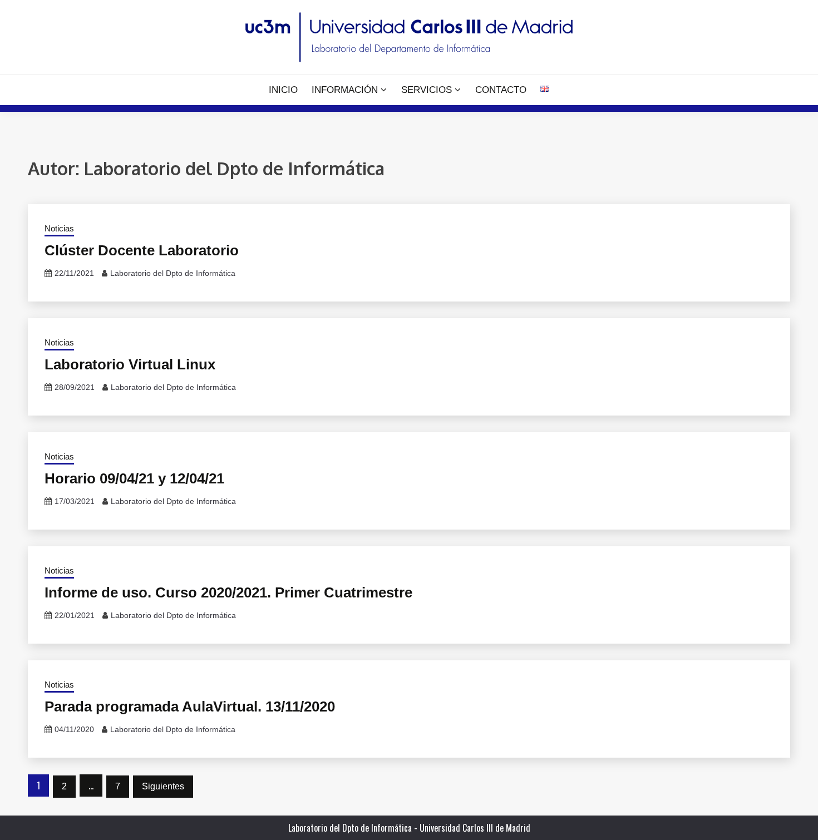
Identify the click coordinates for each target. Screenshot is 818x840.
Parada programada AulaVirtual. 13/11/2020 (190, 706)
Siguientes (163, 786)
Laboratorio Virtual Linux (130, 364)
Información (345, 90)
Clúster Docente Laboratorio (142, 250)
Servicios (426, 90)
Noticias (59, 228)
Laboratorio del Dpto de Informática (172, 273)
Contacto (500, 90)
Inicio (283, 90)
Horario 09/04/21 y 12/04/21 (134, 478)
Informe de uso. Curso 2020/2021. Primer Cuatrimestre (228, 592)
